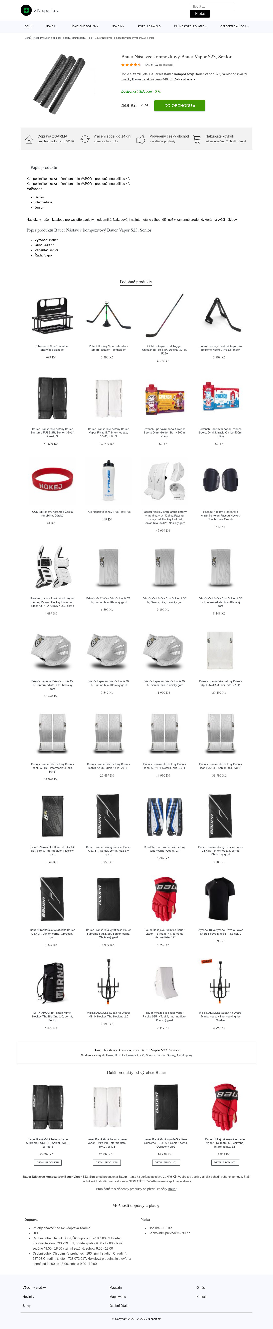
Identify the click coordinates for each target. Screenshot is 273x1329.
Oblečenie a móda (233, 26)
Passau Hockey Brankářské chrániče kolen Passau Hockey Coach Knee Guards (220, 515)
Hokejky (118, 26)
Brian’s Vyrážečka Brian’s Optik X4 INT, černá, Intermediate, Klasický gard (52, 850)
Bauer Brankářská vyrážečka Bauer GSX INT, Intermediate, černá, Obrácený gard (220, 850)
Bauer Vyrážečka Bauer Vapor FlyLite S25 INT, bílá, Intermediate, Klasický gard (164, 1016)
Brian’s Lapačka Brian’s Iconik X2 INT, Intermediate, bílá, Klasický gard (52, 685)
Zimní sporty (78, 38)
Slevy (27, 1305)
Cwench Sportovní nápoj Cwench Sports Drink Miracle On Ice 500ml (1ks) (220, 432)
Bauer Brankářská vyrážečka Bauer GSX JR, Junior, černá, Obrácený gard (52, 933)
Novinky (28, 1296)
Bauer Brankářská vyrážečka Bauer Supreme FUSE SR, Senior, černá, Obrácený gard (108, 933)
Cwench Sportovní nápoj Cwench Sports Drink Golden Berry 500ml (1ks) (164, 432)
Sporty (66, 38)
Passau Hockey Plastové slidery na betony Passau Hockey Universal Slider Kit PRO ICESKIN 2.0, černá (52, 602)
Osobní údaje (119, 1305)
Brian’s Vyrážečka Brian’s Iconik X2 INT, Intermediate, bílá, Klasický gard (220, 602)
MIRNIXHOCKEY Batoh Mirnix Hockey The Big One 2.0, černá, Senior (52, 1016)
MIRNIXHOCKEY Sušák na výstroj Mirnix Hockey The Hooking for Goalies (220, 1016)
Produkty (38, 38)
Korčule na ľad (149, 26)
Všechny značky (34, 1287)
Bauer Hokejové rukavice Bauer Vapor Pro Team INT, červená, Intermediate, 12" (164, 933)
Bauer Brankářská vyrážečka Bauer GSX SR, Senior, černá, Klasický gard (108, 850)
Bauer (136, 79)
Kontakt (201, 1296)
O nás (200, 1287)
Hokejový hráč (135, 1055)
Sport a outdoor (52, 38)
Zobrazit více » (184, 79)
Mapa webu (118, 1296)
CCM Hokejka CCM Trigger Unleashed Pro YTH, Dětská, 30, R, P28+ (164, 349)
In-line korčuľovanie (189, 26)
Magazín (116, 1287)
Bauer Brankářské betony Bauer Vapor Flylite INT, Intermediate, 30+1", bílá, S (108, 432)
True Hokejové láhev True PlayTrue (108, 511)
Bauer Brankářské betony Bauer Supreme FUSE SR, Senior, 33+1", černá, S (52, 432)
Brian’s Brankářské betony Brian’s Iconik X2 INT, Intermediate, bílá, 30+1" (52, 767)
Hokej (50, 26)
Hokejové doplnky (84, 26)
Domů (28, 26)
